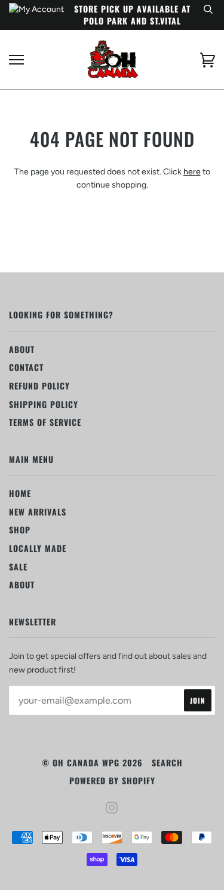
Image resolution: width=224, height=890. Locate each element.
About (22, 349)
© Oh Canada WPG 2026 (92, 762)
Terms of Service (45, 422)
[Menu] (16, 60)
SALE (18, 566)
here (192, 172)
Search (167, 762)
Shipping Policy (43, 404)
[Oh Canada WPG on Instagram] (112, 808)
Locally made (37, 548)
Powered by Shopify (112, 780)
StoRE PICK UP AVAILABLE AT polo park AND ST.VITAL (132, 14)
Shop (19, 529)
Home (20, 493)
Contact (26, 367)
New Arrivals (37, 511)
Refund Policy (39, 385)
